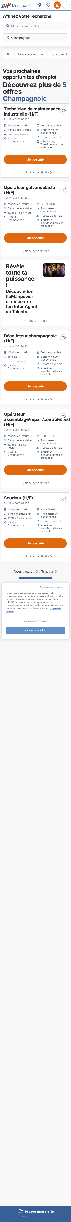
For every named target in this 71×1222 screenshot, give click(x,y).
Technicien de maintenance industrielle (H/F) (32, 111)
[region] (35, 611)
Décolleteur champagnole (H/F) (30, 338)
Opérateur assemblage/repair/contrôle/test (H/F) (37, 419)
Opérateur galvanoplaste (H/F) (29, 190)
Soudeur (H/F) (18, 498)
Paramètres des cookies (35, 621)
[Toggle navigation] (66, 5)
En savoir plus (34, 321)
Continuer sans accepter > (53, 587)
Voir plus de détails (36, 172)
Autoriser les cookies (36, 630)
